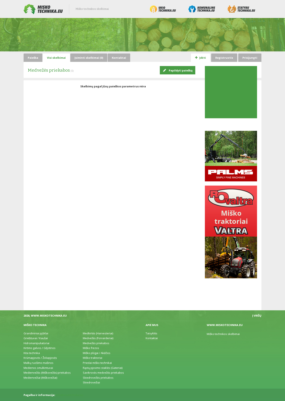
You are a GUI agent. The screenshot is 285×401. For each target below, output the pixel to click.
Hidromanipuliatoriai (36, 343)
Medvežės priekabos (96, 343)
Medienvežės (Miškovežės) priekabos (47, 372)
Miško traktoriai (92, 358)
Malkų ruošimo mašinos (38, 363)
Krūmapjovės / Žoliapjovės (40, 358)
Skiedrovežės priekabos (98, 377)
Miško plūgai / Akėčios (96, 353)
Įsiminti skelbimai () (88, 58)
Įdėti (202, 58)
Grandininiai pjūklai (36, 333)
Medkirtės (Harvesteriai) (98, 333)
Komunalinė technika (201, 9)
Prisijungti (249, 58)
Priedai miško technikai (97, 363)
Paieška (33, 58)
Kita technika (32, 353)
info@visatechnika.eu (69, 395)
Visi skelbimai (56, 58)
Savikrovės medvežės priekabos (103, 372)
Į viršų (256, 315)
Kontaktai (119, 58)
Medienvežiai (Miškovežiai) (40, 377)
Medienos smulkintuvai (38, 368)
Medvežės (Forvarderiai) (98, 338)
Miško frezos (91, 348)
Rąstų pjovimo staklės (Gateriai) (102, 368)
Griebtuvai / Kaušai (36, 338)
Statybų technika (241, 9)
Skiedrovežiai (91, 382)
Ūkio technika (163, 9)
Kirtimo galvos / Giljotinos (39, 348)
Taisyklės (151, 333)
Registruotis (224, 58)
